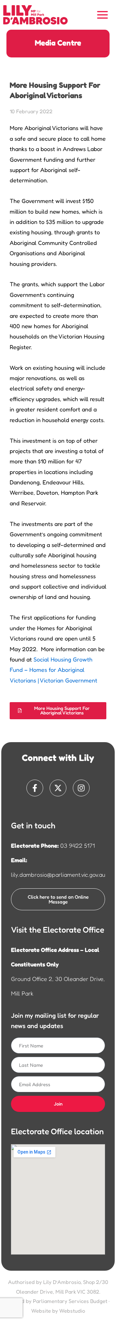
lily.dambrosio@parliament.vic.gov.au (58, 874)
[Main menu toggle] (102, 15)
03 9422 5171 (77, 845)
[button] (58, 710)
